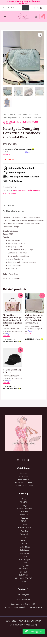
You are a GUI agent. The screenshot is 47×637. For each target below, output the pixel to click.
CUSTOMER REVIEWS (23, 578)
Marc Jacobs (25, 553)
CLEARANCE (23, 575)
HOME (23, 499)
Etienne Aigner (24, 559)
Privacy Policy (23, 479)
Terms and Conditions (23, 482)
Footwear (25, 518)
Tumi (25, 562)
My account (23, 476)
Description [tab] (8, 205)
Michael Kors (25, 547)
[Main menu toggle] (4, 16)
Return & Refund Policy (23, 485)
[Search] (25, 7)
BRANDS (13, 114)
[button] (40, 35)
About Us (23, 473)
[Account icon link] (36, 16)
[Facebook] (41, 8)
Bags (5, 121)
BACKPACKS (23, 569)
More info (6, 155)
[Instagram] (38, 8)
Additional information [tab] (13, 211)
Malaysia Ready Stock (29, 121)
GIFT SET (23, 572)
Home (5, 114)
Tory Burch (24, 565)
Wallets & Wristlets (24, 508)
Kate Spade (22, 114)
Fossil (25, 556)
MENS (23, 521)
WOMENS (7, 123)
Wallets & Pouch (24, 528)
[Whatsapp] (34, 8)
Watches (24, 512)
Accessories (24, 515)
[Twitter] (28, 460)
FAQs (23, 581)
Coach (24, 544)
